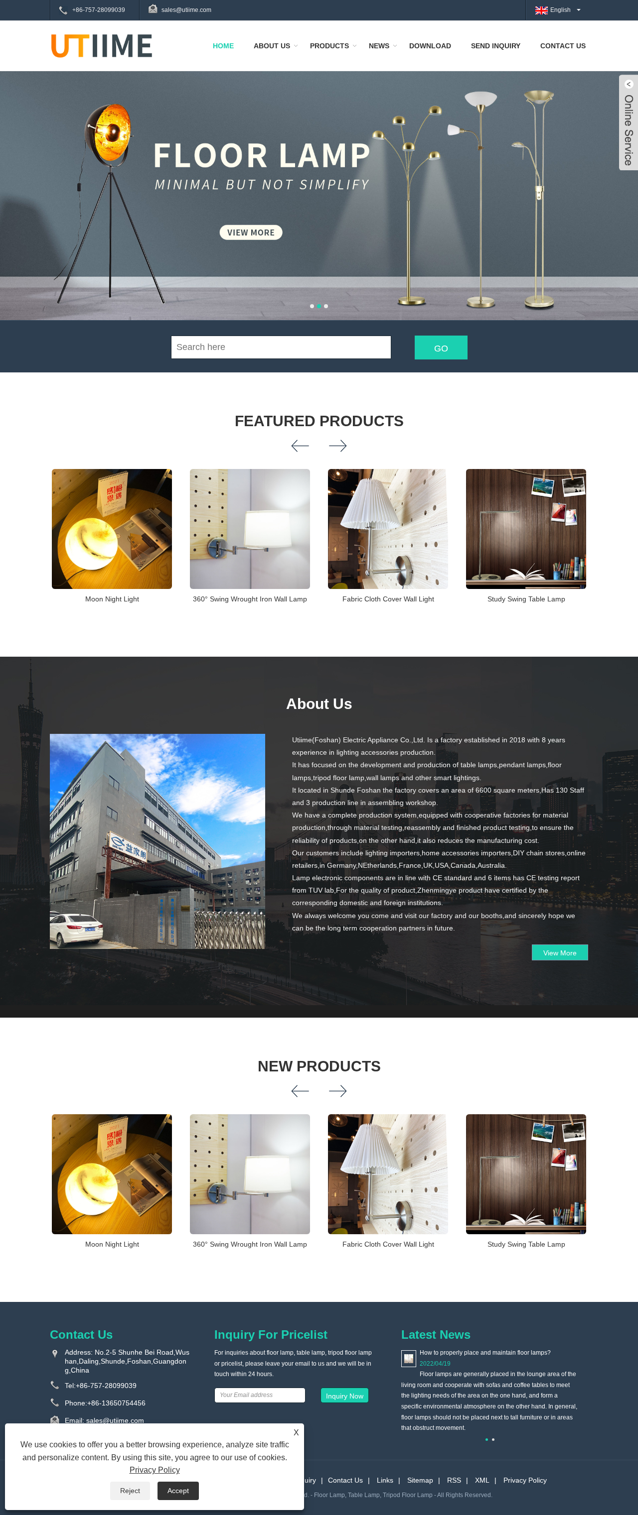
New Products (319, 1066)
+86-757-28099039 (98, 9)
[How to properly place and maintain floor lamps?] (408, 1358)
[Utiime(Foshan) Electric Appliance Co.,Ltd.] (102, 45)
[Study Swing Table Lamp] (526, 529)
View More (560, 953)
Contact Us (563, 46)
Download (430, 46)
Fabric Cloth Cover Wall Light (388, 599)
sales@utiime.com (186, 9)
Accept (178, 1491)
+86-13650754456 (116, 1403)
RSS (454, 1480)
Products (329, 46)
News (379, 46)
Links (385, 1480)
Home (223, 46)
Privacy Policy (525, 1480)
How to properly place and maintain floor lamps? (485, 1352)
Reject (130, 1491)
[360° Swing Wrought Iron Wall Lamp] (250, 529)
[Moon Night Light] (112, 529)
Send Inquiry (495, 46)
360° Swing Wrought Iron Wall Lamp (250, 599)
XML (482, 1480)
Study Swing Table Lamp (526, 599)
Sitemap (420, 1480)
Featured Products (319, 421)
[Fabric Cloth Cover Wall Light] (388, 529)
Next (618, 186)
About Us (272, 46)
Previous (20, 186)
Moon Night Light (112, 599)
